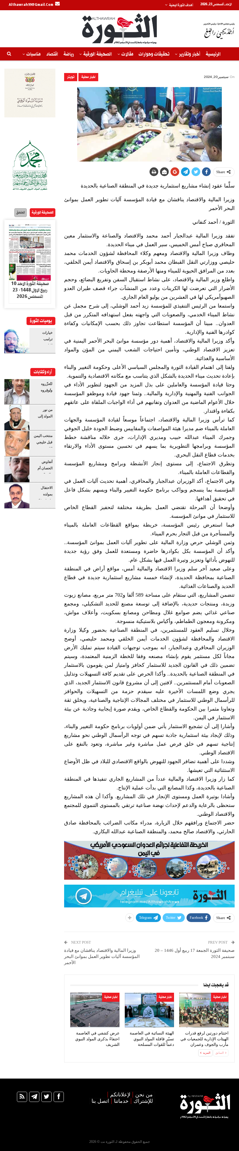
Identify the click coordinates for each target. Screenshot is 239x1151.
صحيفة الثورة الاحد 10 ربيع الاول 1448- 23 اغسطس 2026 (30, 290)
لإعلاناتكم (120, 1095)
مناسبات (34, 54)
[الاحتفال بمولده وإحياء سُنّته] (16, 495)
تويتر (70, 77)
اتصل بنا (100, 1101)
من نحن (144, 1095)
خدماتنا (121, 1101)
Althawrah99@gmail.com (31, 5)
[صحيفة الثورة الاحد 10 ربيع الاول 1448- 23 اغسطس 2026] (30, 253)
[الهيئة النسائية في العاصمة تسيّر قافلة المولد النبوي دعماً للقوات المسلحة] (149, 1010)
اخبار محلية (88, 77)
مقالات (127, 54)
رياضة (69, 54)
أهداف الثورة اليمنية (181, 5)
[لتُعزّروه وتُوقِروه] (16, 391)
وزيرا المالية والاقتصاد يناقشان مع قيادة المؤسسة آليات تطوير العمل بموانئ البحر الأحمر (102, 956)
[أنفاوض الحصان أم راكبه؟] (16, 469)
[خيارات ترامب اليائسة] (16, 340)
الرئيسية (213, 54)
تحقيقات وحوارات (154, 54)
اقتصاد (52, 54)
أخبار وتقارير (189, 54)
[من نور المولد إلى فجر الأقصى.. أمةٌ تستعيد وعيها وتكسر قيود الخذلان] (16, 417)
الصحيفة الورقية (97, 54)
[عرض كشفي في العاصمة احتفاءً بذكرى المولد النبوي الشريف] (94, 1010)
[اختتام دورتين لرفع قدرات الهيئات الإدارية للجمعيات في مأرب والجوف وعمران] (204, 1010)
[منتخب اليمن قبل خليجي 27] (16, 443)
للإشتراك (143, 1101)
